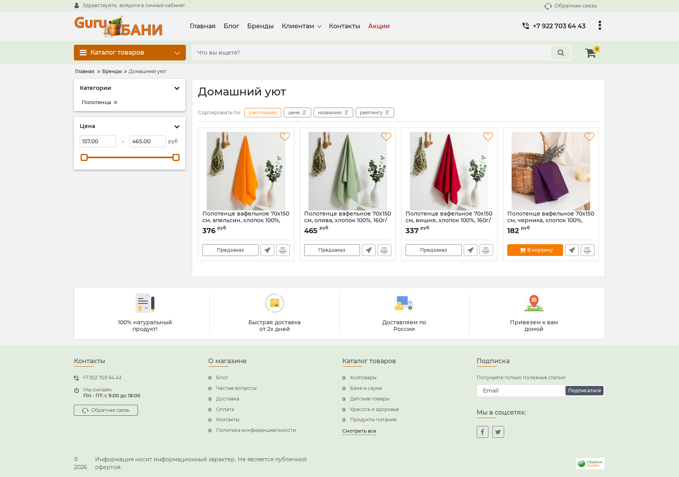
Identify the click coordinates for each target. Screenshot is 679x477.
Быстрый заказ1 (267, 250)
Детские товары (369, 399)
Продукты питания (373, 419)
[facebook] (482, 432)
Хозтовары (363, 377)
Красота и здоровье (374, 409)
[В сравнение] (283, 250)
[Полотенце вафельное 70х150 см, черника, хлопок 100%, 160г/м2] (551, 171)
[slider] (84, 157)
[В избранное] (285, 137)
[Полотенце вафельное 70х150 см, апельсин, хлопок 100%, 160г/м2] (246, 171)
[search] (561, 52)
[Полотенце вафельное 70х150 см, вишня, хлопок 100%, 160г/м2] (449, 171)
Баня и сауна (366, 388)
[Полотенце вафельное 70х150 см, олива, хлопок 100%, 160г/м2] (348, 171)
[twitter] (498, 432)
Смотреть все (359, 431)
